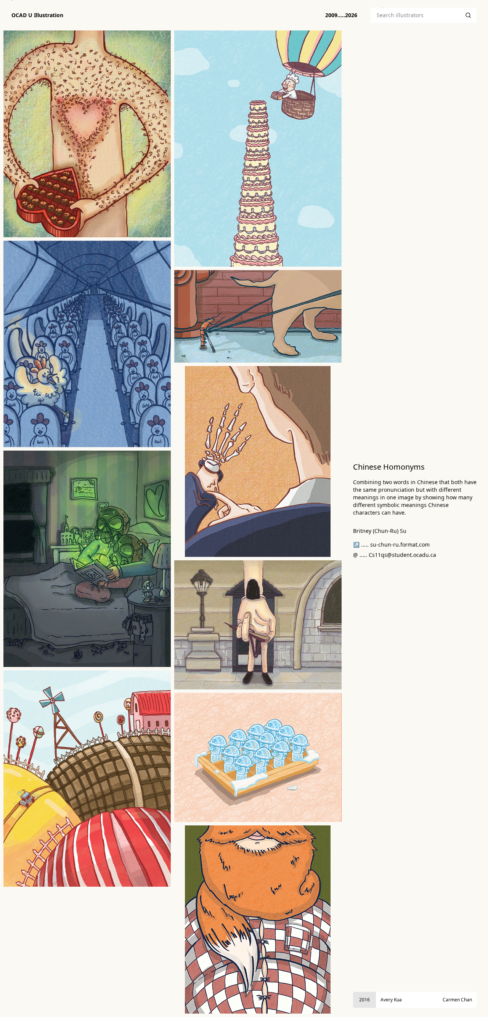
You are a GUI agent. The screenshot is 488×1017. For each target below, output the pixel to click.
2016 (364, 999)
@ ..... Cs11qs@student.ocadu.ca (394, 554)
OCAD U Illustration (37, 15)
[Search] (468, 15)
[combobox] (415, 15)
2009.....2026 (341, 15)
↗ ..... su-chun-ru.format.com (391, 544)
